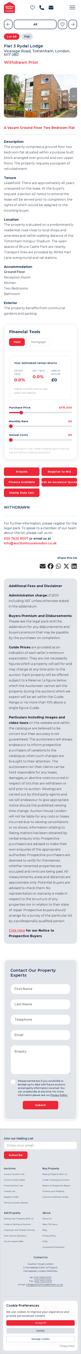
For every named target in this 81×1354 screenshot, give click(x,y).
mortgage (38, 342)
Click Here (17, 930)
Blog (44, 1230)
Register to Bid (11, 1197)
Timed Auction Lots (13, 1185)
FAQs (44, 1241)
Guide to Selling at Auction (17, 1224)
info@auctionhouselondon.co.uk (30, 543)
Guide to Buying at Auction (55, 1180)
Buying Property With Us (54, 1174)
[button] (72, 7)
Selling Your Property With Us (18, 1218)
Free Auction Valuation (15, 1235)
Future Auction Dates (14, 1180)
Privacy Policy (49, 1235)
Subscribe (16, 1155)
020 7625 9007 (16, 538)
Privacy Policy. (59, 1095)
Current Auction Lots (14, 1174)
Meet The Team (50, 1224)
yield (16, 342)
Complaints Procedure (53, 1247)
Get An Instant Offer (14, 1241)
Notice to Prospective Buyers (56, 1185)
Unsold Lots (9, 1191)
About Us (47, 1218)
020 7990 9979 (43, 1280)
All (35, 24)
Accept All (40, 1323)
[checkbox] (13, 1081)
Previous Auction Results (16, 1202)
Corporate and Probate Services (19, 1230)
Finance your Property (53, 1191)
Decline (40, 1330)
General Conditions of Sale (55, 1197)
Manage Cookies (40, 1339)
